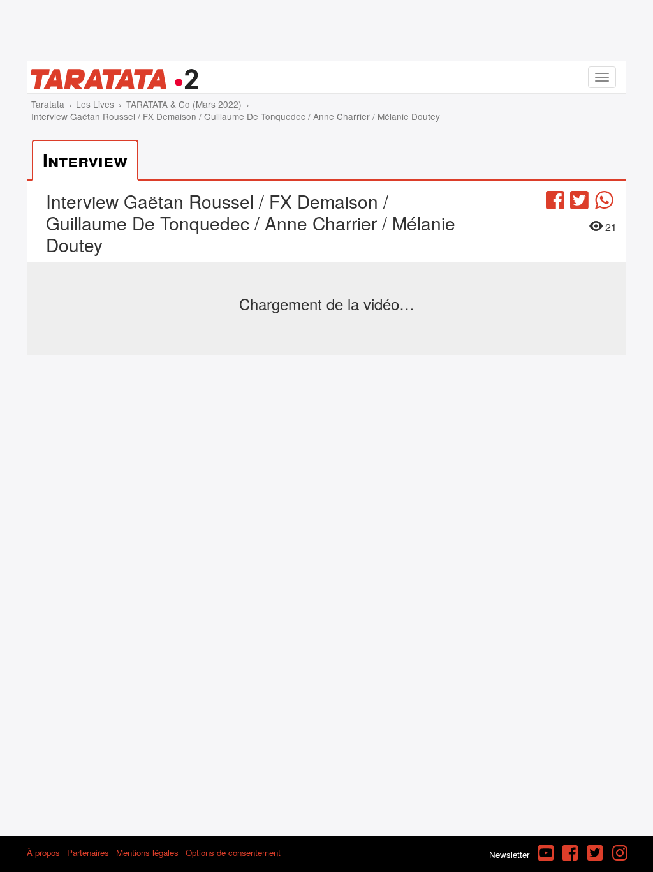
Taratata (47, 104)
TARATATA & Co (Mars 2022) (184, 104)
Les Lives (95, 104)
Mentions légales (147, 852)
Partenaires (88, 852)
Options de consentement (233, 852)
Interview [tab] (85, 160)
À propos (43, 852)
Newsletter (509, 854)
